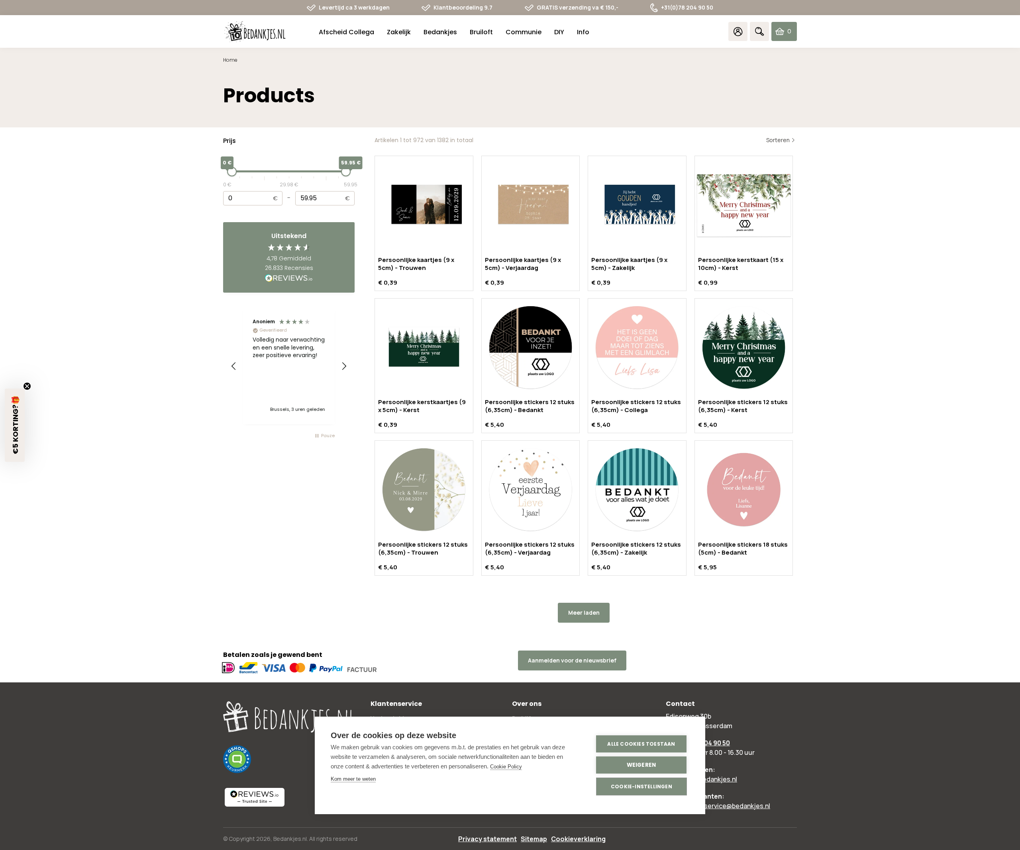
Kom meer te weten (353, 779)
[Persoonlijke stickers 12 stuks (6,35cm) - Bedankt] (531, 348)
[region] (289, 366)
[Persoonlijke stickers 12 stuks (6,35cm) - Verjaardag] (531, 490)
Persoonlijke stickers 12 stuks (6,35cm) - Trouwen (423, 548)
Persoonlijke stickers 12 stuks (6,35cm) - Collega (636, 406)
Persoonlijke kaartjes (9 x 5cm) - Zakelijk (629, 264)
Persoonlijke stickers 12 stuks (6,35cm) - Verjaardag (530, 548)
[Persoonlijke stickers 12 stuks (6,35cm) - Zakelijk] (637, 490)
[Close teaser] (27, 386)
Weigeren (641, 765)
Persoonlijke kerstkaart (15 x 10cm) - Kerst (740, 264)
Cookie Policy (506, 767)
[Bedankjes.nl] (255, 31)
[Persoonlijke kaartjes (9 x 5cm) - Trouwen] (424, 205)
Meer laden (584, 612)
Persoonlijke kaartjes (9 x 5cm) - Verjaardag (523, 264)
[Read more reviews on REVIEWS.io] (289, 278)
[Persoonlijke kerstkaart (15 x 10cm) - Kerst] (744, 205)
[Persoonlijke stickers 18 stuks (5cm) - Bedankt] (744, 490)
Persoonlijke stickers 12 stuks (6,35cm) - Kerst (743, 406)
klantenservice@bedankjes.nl (726, 805)
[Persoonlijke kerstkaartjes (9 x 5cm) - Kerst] (424, 348)
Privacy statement (487, 838)
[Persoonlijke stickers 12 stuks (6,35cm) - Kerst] (744, 348)
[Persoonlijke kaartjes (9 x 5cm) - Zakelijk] (637, 205)
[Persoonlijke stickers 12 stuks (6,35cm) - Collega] (637, 348)
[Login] (737, 31)
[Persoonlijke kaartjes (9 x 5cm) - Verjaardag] (531, 205)
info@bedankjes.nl (709, 779)
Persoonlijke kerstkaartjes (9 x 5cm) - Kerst (422, 406)
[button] (233, 366)
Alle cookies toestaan (641, 744)
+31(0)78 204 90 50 (687, 7)
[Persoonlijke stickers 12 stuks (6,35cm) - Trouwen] (424, 490)
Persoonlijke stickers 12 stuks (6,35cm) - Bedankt (530, 406)
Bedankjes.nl (290, 838)
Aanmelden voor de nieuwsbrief (572, 660)
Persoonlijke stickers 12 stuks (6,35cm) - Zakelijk (636, 548)
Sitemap (534, 838)
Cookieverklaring (578, 838)
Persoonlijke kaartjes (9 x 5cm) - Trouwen (416, 264)
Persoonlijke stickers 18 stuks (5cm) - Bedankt (743, 548)
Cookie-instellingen (641, 786)
